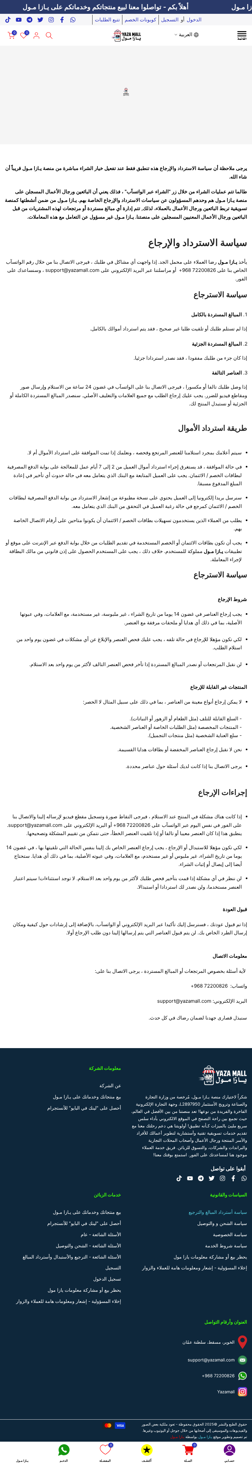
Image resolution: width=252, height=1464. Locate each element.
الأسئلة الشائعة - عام (101, 1234)
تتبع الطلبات (107, 19)
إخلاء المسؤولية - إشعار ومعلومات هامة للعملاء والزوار (194, 1267)
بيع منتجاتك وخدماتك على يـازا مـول (87, 1096)
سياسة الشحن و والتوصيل (222, 1223)
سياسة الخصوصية (230, 1234)
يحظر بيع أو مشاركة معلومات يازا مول (210, 1257)
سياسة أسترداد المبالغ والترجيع (218, 1212)
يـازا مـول (177, 1436)
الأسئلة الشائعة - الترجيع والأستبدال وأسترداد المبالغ (72, 1257)
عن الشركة (110, 1085)
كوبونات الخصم (140, 19)
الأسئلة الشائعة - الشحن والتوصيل (88, 1245)
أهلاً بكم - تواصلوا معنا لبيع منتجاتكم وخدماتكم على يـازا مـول (121, 7)
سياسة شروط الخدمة (226, 1245)
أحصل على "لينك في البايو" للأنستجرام (84, 1108)
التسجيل (169, 19)
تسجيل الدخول (107, 1279)
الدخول (194, 19)
